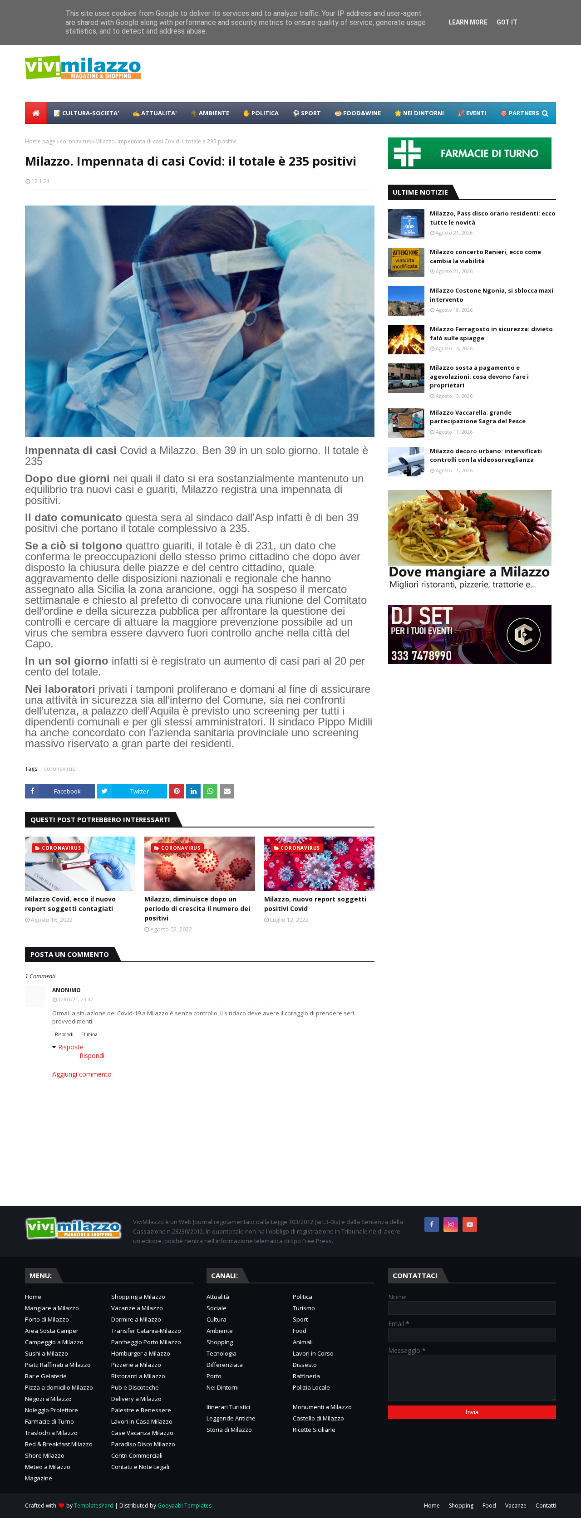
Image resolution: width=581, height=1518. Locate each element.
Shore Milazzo (44, 1455)
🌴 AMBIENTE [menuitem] (209, 113)
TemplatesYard (93, 1505)
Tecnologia (221, 1353)
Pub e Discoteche (135, 1387)
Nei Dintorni (223, 1387)
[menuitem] (36, 113)
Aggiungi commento (82, 1074)
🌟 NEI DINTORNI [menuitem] (419, 113)
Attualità (218, 1297)
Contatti (546, 1505)
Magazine (38, 1478)
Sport (300, 1319)
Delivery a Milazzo (136, 1399)
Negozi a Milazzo (48, 1399)
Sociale (216, 1308)
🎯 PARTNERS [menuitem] (519, 113)
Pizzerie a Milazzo (136, 1365)
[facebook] (431, 1224)
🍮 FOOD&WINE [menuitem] (358, 113)
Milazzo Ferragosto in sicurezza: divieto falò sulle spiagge (491, 333)
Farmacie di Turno (49, 1421)
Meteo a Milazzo (47, 1467)
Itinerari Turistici (228, 1407)
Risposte (71, 1047)
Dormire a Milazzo (136, 1319)
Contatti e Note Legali (140, 1467)
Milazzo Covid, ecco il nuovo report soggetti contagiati (70, 904)
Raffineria (306, 1376)
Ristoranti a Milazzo (138, 1376)
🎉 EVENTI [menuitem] (472, 113)
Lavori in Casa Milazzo (141, 1421)
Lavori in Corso (313, 1353)
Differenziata (225, 1365)
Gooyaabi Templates (185, 1505)
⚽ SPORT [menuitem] (306, 113)
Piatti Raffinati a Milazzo (58, 1365)
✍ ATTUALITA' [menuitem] (155, 113)
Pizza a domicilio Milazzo (59, 1387)
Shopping (220, 1342)
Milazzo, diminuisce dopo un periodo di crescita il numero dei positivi (197, 908)
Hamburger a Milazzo (140, 1353)
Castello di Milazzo (318, 1418)
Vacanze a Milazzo (137, 1308)
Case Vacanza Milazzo (142, 1433)
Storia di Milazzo (229, 1429)
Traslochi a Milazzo (51, 1433)
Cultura (216, 1319)
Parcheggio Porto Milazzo (146, 1342)
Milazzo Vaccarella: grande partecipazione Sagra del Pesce (478, 417)
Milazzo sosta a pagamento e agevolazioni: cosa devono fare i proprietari (479, 376)
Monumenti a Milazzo (322, 1407)
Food (299, 1331)
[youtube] (470, 1224)
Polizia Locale (311, 1387)
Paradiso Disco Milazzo (143, 1444)
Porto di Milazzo (47, 1319)
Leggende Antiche (231, 1418)
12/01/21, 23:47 (75, 999)
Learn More (467, 22)
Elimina (89, 1034)
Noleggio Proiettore (51, 1410)
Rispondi (64, 1034)
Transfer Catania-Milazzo (146, 1331)
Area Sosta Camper (52, 1331)
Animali (303, 1342)
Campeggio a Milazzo (54, 1342)
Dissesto (305, 1365)
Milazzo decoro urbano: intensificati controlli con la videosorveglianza (486, 455)
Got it (507, 22)
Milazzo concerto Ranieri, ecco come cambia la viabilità (485, 256)
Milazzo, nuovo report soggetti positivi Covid (315, 904)
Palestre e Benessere (141, 1410)
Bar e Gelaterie (46, 1376)
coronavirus (75, 141)
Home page (40, 141)
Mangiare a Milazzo (52, 1308)
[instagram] (450, 1224)
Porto (214, 1376)
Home (33, 1297)
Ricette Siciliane (314, 1429)
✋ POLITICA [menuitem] (261, 113)
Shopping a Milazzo (138, 1297)
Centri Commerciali (136, 1455)
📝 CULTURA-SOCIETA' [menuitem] (86, 113)
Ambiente (220, 1331)
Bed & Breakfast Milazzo (59, 1444)
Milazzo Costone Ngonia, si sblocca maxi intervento (491, 295)
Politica (302, 1297)
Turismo (304, 1308)
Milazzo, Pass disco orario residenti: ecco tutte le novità (493, 217)
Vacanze (516, 1505)
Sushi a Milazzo (46, 1353)
